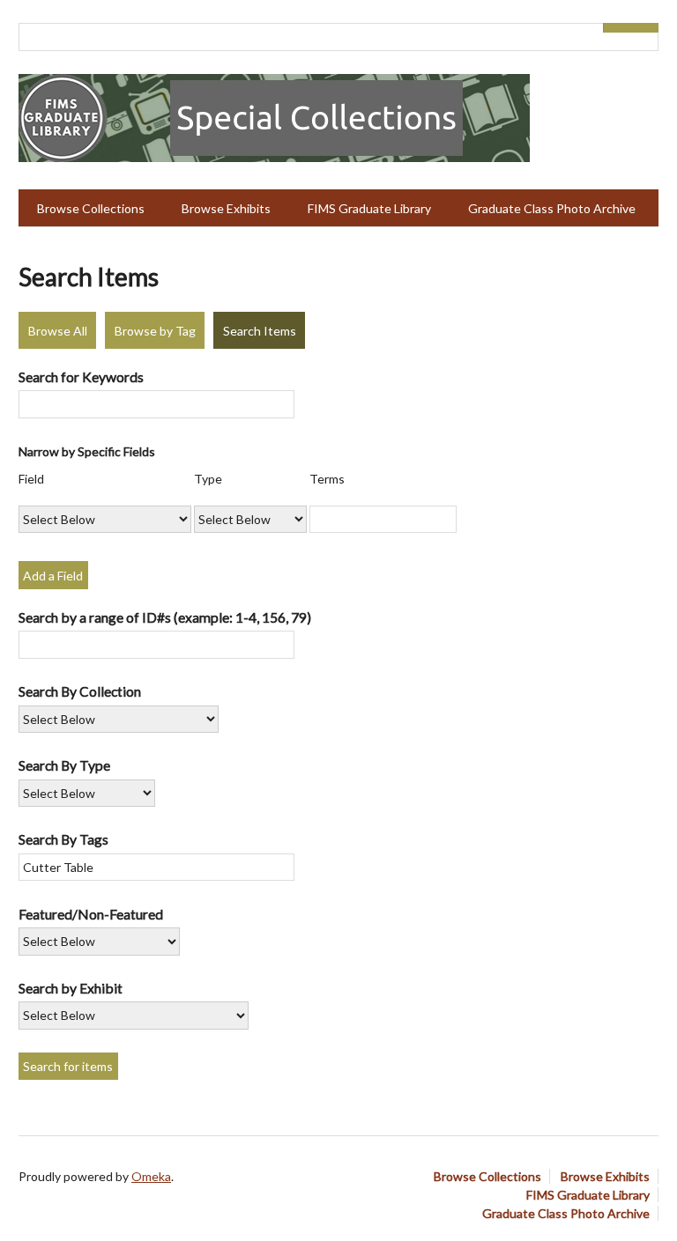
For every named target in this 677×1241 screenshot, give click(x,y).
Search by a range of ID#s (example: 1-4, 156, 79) (165, 617)
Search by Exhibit (71, 987)
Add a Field (53, 575)
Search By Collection (80, 691)
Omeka (151, 1176)
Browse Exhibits (226, 208)
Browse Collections (91, 208)
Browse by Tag (155, 330)
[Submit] (645, 28)
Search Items (259, 330)
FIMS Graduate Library (369, 208)
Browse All (57, 330)
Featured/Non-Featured (91, 913)
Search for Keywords (81, 376)
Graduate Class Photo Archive (552, 208)
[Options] (617, 28)
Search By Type (64, 765)
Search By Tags (63, 839)
